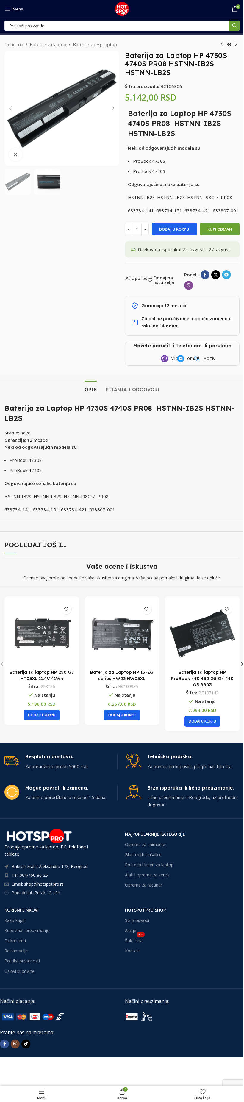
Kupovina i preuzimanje (26, 930)
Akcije (130, 930)
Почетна (13, 44)
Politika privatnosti (22, 961)
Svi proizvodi (137, 920)
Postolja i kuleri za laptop (149, 864)
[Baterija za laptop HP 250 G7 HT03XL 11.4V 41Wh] (41, 633)
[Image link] (44, 1016)
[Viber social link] (188, 285)
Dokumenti (15, 940)
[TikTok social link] (25, 1044)
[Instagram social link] (15, 1044)
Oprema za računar (143, 885)
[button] (10, 108)
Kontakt (132, 950)
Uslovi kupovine (19, 971)
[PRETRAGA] (234, 26)
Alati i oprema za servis (147, 875)
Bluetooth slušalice (143, 854)
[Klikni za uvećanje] (15, 154)
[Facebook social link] (205, 274)
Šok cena (134, 939)
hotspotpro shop (145, 910)
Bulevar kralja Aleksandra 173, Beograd (49, 866)
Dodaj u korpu (174, 229)
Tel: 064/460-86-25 (30, 875)
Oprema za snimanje (145, 844)
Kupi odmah (219, 229)
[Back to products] (228, 44)
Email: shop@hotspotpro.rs (38, 884)
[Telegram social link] (226, 274)
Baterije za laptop (48, 44)
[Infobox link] (60, 762)
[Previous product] (221, 44)
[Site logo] (122, 8)
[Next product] (236, 44)
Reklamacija (16, 950)
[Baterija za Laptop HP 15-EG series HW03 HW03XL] (122, 633)
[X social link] (215, 274)
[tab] (91, 389)
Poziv (209, 358)
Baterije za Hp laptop (95, 44)
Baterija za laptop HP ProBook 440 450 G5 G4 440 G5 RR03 (202, 678)
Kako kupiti (15, 920)
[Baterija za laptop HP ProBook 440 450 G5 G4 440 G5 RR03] (202, 633)
